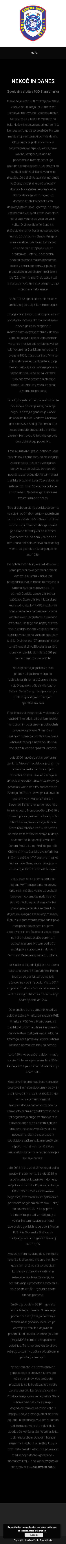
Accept (34, 1534)
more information (37, 1530)
